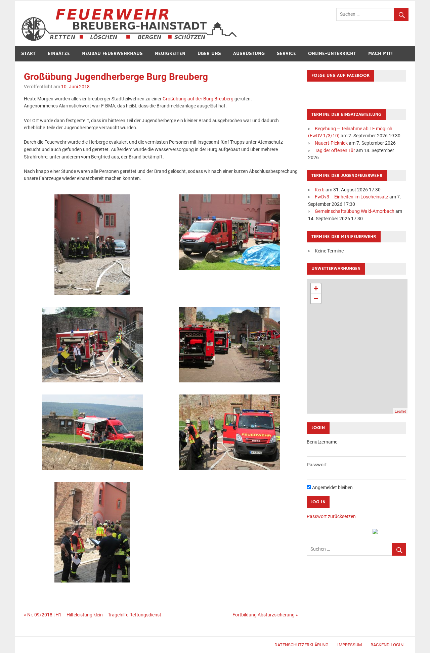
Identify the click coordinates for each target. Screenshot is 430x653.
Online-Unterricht (332, 53)
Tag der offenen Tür (335, 150)
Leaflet (400, 411)
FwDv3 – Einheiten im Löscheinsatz (351, 197)
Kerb (320, 190)
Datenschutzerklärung (301, 644)
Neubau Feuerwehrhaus (112, 53)
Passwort (317, 465)
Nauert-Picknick (331, 143)
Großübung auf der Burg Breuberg (198, 99)
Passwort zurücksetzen (331, 516)
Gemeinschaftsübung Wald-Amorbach (354, 211)
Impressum (349, 644)
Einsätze (59, 53)
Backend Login (387, 644)
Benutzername (322, 442)
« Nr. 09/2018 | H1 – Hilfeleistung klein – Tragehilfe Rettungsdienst (92, 615)
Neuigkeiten (170, 53)
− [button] (316, 298)
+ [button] (316, 288)
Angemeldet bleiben (332, 488)
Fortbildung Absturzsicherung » (265, 615)
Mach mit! (380, 53)
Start (28, 53)
